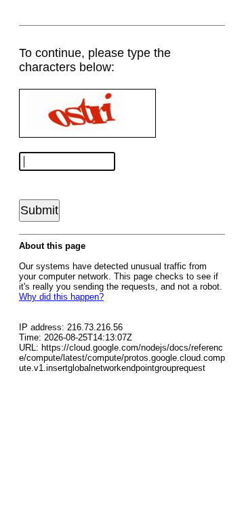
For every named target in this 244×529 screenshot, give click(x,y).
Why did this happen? (61, 297)
